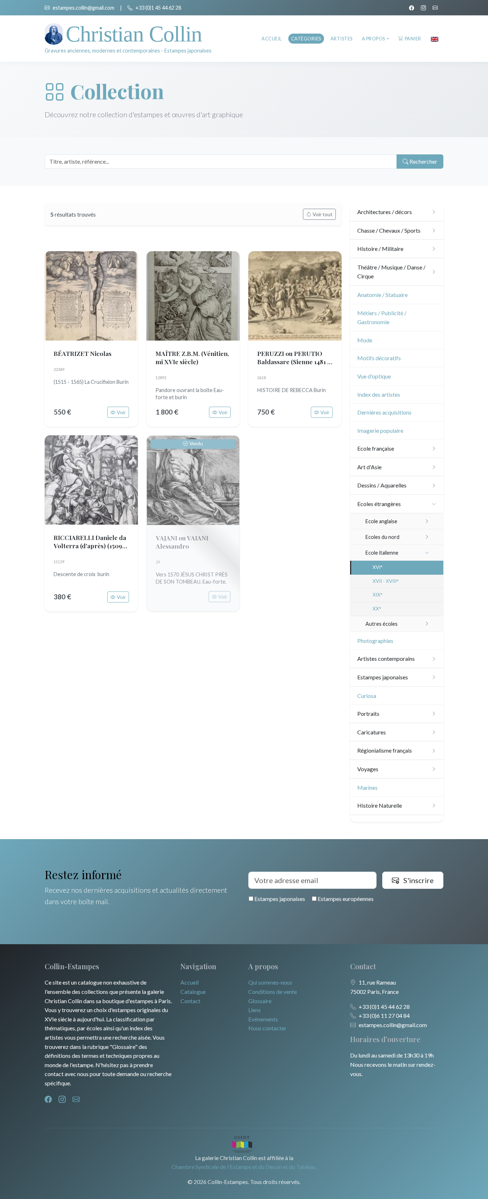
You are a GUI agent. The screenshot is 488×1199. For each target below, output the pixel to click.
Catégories (306, 38)
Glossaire (260, 1000)
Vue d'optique (374, 376)
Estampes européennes (345, 898)
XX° (377, 608)
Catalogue (193, 991)
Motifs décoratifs (379, 358)
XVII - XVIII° (386, 581)
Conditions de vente (272, 991)
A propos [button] (374, 38)
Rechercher (422, 161)
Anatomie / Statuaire (382, 294)
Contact (190, 1000)
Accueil (272, 38)
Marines (367, 787)
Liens (254, 1009)
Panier (413, 38)
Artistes (341, 38)
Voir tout (323, 214)
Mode (364, 340)
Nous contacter (267, 1028)
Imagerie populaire (380, 430)
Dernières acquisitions (384, 412)
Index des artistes (378, 394)
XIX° (378, 595)
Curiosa (366, 695)
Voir (121, 412)
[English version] (435, 39)
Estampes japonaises (279, 898)
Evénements (263, 1019)
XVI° (378, 567)
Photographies (375, 640)
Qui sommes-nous (270, 982)
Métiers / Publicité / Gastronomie (382, 317)
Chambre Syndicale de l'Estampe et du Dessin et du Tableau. (244, 1166)
